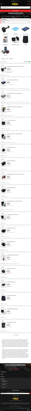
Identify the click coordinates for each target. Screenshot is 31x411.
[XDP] (15, 4)
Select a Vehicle (16, 10)
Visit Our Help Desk (4, 381)
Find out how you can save (15, 368)
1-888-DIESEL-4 (4, 384)
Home (3, 16)
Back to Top (28, 409)
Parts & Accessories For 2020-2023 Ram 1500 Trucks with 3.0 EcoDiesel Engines (16, 16)
